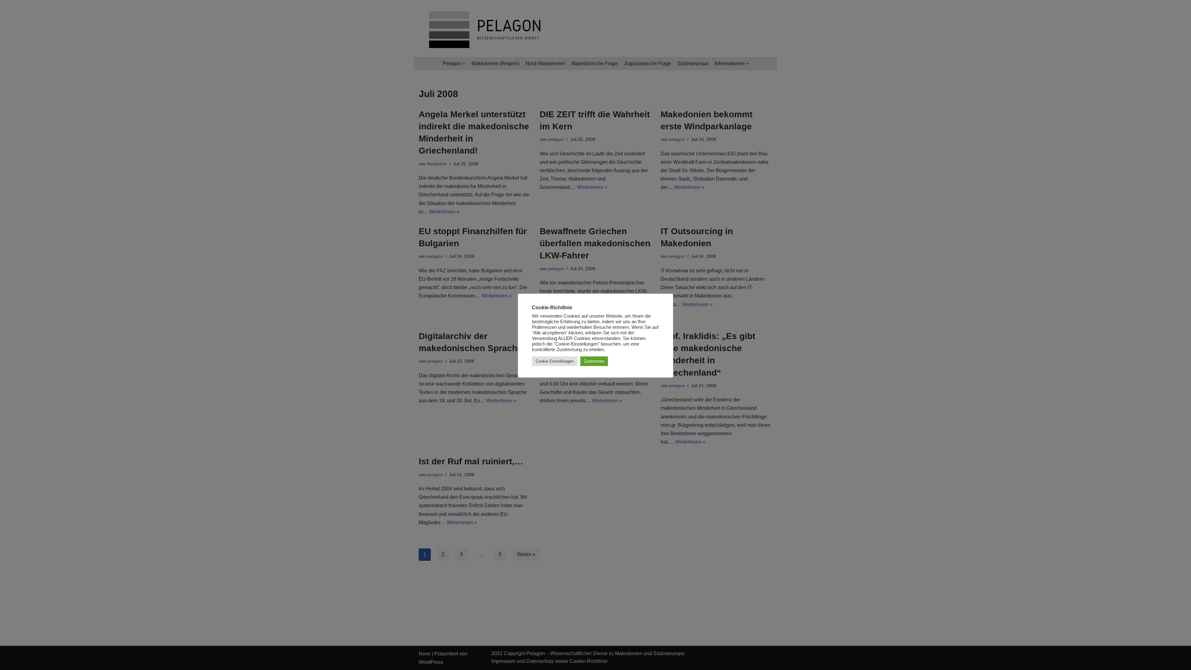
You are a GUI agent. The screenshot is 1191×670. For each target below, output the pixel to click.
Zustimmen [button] (594, 361)
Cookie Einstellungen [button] (554, 361)
